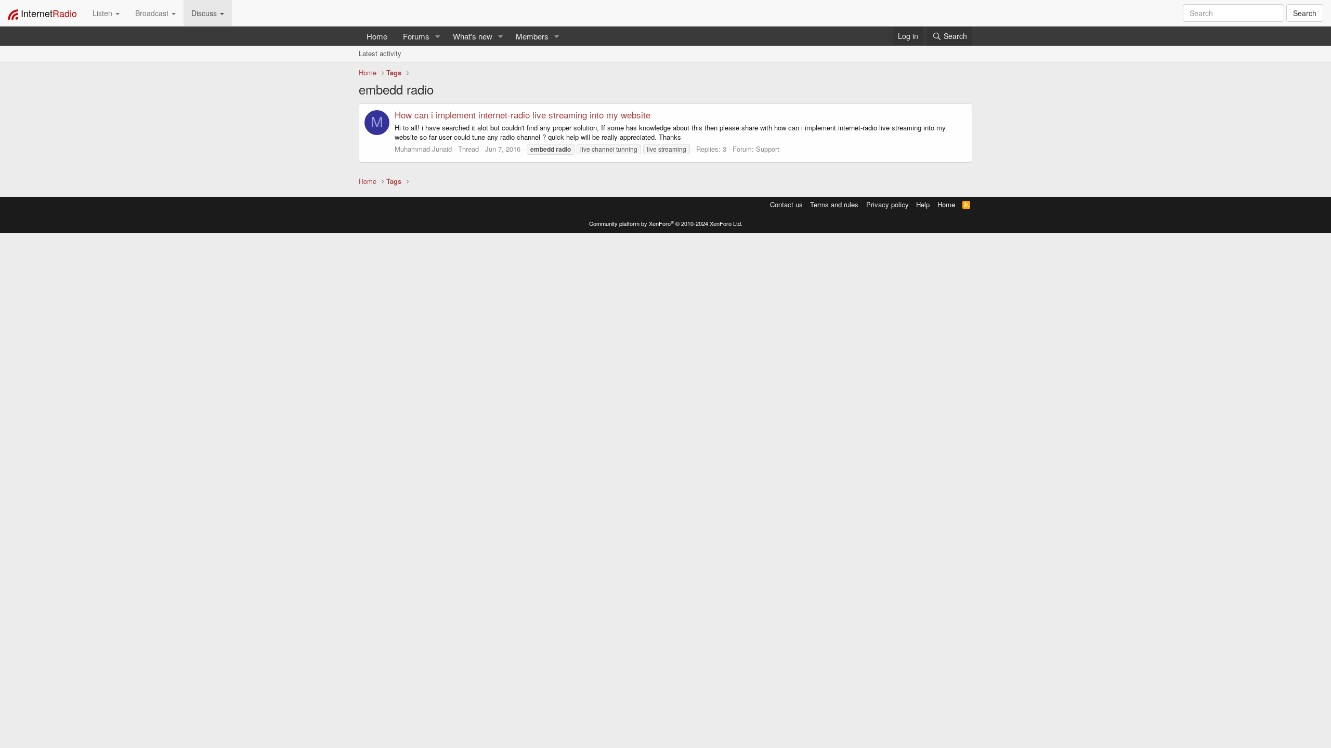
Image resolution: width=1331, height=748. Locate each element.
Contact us (786, 204)
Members (532, 36)
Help (923, 204)
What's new (472, 36)
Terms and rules (834, 204)
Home (377, 36)
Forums (416, 36)
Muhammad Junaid (423, 149)
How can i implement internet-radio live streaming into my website (522, 114)
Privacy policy (887, 204)
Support (767, 149)
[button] (437, 36)
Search (1304, 13)
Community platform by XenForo (665, 223)
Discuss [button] (205, 13)
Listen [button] (103, 13)
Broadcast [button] (153, 13)
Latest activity (380, 53)
